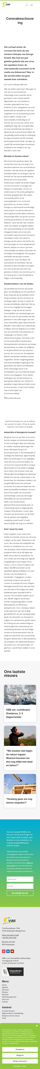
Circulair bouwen (8, 1011)
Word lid (5, 994)
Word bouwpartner (9, 997)
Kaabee (31, 468)
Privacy (24, 1066)
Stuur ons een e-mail (10, 935)
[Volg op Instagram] (3, 951)
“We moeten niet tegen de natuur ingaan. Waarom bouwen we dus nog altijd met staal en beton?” (19, 758)
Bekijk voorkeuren (20, 1061)
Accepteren (20, 1049)
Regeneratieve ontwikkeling (12, 1013)
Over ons (5, 999)
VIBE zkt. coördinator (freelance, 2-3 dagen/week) (18, 713)
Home (4, 985)
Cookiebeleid (17, 1066)
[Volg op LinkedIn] (8, 951)
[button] (37, 1026)
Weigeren (20, 1055)
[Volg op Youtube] (12, 951)
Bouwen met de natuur (11, 1016)
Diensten (5, 990)
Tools (4, 1018)
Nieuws (5, 992)
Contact (5, 1002)
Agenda (5, 987)
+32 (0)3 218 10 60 (9, 937)
